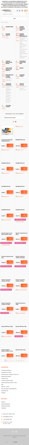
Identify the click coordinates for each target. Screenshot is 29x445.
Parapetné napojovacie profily (23, 44)
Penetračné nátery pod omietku (9, 69)
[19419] (10, 192)
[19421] (10, 215)
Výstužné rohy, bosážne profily (22, 51)
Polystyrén (21, 88)
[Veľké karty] (13, 122)
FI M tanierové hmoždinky (8, 90)
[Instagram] (16, 431)
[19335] (24, 355)
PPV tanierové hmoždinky (8, 98)
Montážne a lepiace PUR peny (22, 62)
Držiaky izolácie (9, 78)
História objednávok (5, 404)
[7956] (10, 238)
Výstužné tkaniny (8, 106)
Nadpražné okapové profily (23, 41)
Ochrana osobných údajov (7, 380)
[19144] (24, 332)
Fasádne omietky (8, 34)
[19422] (24, 215)
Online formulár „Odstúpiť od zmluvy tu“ (10, 374)
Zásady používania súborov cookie (9, 382)
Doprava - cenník (5, 386)
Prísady (21, 68)
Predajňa (3, 392)
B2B (2, 384)
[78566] (24, 285)
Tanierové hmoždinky (9, 84)
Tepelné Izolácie (21, 84)
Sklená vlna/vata (22, 89)
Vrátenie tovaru (4, 378)
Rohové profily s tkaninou (22, 47)
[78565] (10, 308)
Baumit (7, 36)
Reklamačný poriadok (6, 376)
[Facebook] (13, 431)
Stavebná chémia (21, 75)
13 (21, 360)
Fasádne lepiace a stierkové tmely (22, 28)
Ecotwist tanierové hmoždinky (9, 87)
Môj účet (3, 401)
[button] (14, 14)
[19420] (24, 192)
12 (18, 360)
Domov (2, 22)
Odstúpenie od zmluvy (6, 372)
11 (16, 360)
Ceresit (7, 38)
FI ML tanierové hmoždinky (9, 93)
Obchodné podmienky (6, 370)
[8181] (10, 145)
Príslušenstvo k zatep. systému (9, 76)
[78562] (24, 262)
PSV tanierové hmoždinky (8, 101)
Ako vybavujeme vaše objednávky (9, 388)
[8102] (10, 355)
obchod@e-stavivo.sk (8, 416)
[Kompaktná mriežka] (16, 122)
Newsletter (3, 408)
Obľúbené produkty (5, 406)
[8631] (24, 308)
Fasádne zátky (8, 80)
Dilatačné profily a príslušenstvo (22, 38)
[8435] (10, 332)
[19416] (10, 168)
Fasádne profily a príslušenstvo (23, 35)
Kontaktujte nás (4, 390)
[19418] (24, 168)
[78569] (10, 262)
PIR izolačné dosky (23, 86)
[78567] (24, 238)
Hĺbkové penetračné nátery (9, 62)
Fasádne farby (9, 26)
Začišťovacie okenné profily (23, 54)
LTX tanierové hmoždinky (8, 96)
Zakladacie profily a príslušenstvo (23, 57)
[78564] (10, 285)
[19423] (24, 145)
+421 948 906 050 (7, 419)
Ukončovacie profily (23, 49)
